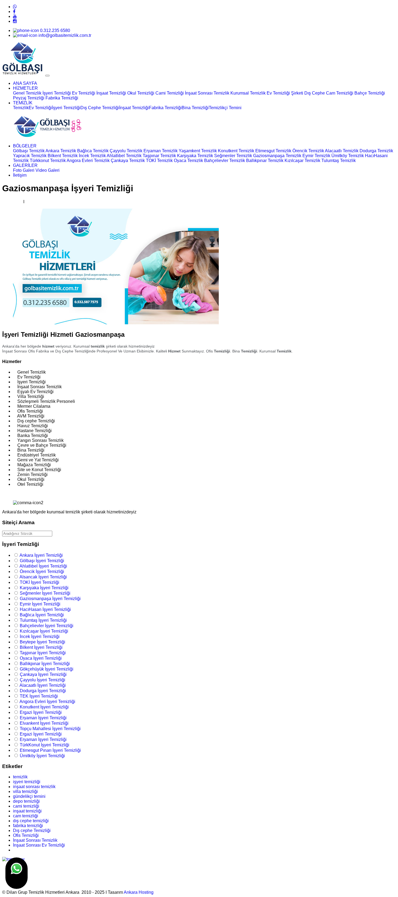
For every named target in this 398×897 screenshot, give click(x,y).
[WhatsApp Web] (15, 6)
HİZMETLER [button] (25, 88)
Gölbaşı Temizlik (29, 150)
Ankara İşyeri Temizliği (41, 555)
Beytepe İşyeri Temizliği (42, 642)
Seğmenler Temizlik (233, 155)
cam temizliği (25, 816)
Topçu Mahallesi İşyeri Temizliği (50, 728)
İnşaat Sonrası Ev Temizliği (39, 845)
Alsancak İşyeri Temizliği (43, 577)
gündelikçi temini (29, 796)
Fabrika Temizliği (61, 98)
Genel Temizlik (27, 93)
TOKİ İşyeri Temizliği (39, 582)
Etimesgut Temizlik (273, 150)
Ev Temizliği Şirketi (285, 93)
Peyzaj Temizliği (28, 98)
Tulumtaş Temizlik (338, 160)
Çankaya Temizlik (128, 160)
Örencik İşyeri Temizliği (42, 571)
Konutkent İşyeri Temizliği (44, 707)
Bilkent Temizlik (63, 155)
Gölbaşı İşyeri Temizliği (42, 560)
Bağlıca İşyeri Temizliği (42, 615)
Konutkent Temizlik (236, 150)
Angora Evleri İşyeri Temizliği (47, 701)
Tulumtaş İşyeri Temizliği (43, 620)
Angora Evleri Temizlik (88, 160)
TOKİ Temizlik (159, 160)
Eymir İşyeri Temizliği (40, 604)
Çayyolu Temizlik (126, 150)
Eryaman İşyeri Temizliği (43, 717)
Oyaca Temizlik (188, 160)
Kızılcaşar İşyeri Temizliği (44, 631)
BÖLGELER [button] (25, 146)
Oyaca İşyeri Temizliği (41, 658)
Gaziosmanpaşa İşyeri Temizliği (50, 598)
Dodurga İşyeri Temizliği (43, 690)
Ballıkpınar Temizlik (264, 160)
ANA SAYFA (25, 83)
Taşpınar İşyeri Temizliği (43, 652)
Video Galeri (47, 170)
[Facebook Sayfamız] (14, 11)
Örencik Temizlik (308, 150)
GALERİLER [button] (25, 165)
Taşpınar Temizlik (159, 155)
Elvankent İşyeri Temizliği (44, 723)
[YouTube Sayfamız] (15, 16)
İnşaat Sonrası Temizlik (207, 93)
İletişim (20, 175)
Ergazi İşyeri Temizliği (41, 712)
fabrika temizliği (28, 825)
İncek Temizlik (92, 155)
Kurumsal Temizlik (248, 93)
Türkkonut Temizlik (48, 160)
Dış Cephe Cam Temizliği (328, 93)
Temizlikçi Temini (225, 107)
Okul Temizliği (140, 93)
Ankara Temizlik (60, 150)
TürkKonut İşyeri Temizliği (44, 745)
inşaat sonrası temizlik (34, 786)
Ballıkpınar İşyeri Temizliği (45, 663)
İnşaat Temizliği (111, 93)
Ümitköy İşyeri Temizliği (42, 755)
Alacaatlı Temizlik (341, 150)
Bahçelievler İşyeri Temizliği (46, 625)
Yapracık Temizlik (30, 155)
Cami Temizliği (169, 93)
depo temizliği (26, 801)
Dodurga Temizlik (376, 150)
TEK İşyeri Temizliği (39, 696)
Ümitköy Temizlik (347, 155)
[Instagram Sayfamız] (15, 21)
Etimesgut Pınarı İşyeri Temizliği (50, 750)
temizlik (20, 777)
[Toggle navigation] (47, 75)
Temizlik (21, 107)
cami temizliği (26, 806)
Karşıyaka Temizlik (195, 155)
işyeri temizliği (26, 781)
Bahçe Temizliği (369, 93)
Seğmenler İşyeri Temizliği (45, 593)
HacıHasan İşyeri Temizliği (45, 609)
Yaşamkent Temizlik (198, 150)
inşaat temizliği (27, 811)
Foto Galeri (23, 170)
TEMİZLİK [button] (22, 103)
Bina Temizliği (195, 107)
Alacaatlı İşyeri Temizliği (42, 685)
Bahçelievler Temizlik (224, 160)
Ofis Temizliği (26, 835)
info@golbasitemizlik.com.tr (64, 35)
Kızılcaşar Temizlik (302, 160)
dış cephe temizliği (31, 820)
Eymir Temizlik (316, 155)
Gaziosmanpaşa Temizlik (277, 155)
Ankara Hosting (139, 892)
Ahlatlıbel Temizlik (124, 155)
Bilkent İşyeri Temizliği (41, 647)
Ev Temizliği (83, 93)
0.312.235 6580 (54, 30)
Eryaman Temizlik (160, 150)
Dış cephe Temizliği (32, 830)
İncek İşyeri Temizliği (40, 636)
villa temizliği (25, 791)
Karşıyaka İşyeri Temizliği (44, 587)
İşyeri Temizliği (57, 93)
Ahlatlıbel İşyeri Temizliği (43, 566)
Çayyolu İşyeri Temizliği (42, 680)
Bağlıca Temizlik (93, 150)
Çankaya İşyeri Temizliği (43, 674)
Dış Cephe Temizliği (99, 107)
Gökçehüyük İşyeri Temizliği (46, 669)
